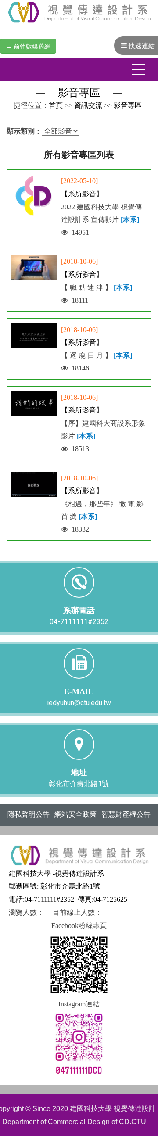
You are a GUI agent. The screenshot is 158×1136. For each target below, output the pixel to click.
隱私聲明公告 (28, 814)
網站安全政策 (75, 814)
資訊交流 (88, 105)
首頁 (56, 105)
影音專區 (128, 105)
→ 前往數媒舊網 (28, 46)
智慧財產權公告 (126, 814)
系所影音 (82, 194)
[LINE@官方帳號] (79, 1043)
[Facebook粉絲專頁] (79, 964)
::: (9, 105)
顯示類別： (24, 131)
